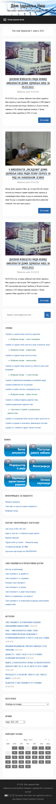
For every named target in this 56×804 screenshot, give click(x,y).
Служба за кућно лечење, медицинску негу (22, 389)
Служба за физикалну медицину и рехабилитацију (25, 380)
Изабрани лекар (11, 511)
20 (48, 757)
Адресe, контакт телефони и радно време (22, 533)
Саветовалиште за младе (15, 587)
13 (48, 753)
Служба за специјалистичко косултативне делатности (27, 418)
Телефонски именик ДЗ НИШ (16, 547)
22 (15, 762)
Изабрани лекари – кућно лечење (24, 394)
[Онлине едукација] (40, 475)
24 (28, 762)
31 (28, 766)
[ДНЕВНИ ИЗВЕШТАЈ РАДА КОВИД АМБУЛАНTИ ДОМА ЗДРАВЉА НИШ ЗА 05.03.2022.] (28, 43)
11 (34, 753)
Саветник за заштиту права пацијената (21, 506)
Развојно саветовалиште (15, 583)
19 (41, 757)
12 (41, 753)
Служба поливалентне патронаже (19, 385)
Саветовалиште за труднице (17, 578)
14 (8, 757)
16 (21, 757)
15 (14, 757)
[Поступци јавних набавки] (40, 445)
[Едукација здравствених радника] (15, 475)
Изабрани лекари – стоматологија (24, 375)
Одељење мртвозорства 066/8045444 (20, 551)
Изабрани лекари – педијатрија (23, 350)
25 (35, 762)
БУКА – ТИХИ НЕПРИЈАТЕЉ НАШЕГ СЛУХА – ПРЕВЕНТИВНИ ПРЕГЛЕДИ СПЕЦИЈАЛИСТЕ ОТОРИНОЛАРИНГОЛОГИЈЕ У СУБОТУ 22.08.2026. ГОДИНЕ (27, 634)
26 (41, 762)
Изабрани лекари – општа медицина (25, 339)
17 (28, 757)
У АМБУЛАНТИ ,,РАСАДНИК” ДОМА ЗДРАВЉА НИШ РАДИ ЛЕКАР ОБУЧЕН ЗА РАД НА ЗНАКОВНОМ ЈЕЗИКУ (28, 173)
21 (8, 762)
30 (21, 766)
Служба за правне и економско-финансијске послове (26, 423)
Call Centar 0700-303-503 (15, 529)
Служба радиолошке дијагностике (19, 404)
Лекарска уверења (12, 502)
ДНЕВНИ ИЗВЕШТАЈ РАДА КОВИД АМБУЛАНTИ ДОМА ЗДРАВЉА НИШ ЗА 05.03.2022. (28, 83)
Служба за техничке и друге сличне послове (23, 427)
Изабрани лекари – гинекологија (23, 360)
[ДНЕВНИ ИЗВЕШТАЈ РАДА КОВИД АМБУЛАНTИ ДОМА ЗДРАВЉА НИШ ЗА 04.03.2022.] (28, 224)
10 (28, 753)
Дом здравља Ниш (28, 5)
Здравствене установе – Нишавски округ (21, 542)
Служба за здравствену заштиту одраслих (22, 334)
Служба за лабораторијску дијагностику (21, 400)
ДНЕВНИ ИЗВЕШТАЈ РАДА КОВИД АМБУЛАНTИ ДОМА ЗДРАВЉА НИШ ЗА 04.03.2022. (28, 263)
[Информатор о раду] (15, 460)
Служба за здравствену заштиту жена (21, 355)
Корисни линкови (12, 538)
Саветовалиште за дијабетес (17, 574)
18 (34, 757)
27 (48, 762)
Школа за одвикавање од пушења (19, 596)
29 (15, 766)
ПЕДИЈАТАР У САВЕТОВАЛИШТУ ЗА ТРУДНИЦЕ (23, 683)
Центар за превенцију (14, 569)
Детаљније (44, 120)
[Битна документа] (15, 445)
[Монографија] (40, 460)
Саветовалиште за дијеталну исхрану (20, 592)
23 (21, 762)
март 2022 (28, 740)
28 (8, 766)
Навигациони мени (16, 19)
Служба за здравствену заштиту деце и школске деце (27, 345)
